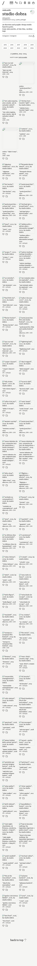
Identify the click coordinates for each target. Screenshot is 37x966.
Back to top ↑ (18, 940)
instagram (5, 36)
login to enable (23, 57)
